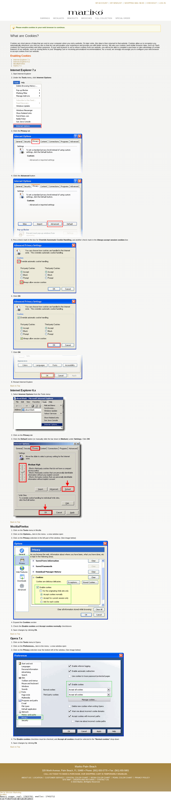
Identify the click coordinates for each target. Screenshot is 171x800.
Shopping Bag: (134, 3)
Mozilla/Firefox (19, 64)
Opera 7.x (17, 66)
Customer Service (54, 778)
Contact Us (103, 780)
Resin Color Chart (100, 778)
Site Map (66, 780)
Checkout (151, 3)
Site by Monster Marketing (10, 792)
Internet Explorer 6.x (21, 62)
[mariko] (85, 12)
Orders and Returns (84, 780)
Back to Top (15, 386)
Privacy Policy (142, 778)
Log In (162, 3)
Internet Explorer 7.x (21, 60)
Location (38, 778)
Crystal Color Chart (77, 778)
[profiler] (3, 794)
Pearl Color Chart (122, 778)
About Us (26, 778)
